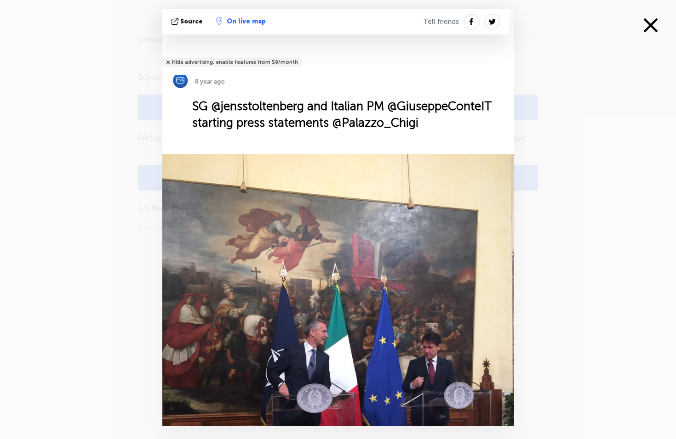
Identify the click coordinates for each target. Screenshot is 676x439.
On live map (246, 21)
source (191, 21)
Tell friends (441, 21)
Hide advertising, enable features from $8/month (235, 62)
